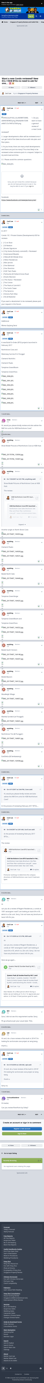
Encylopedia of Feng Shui (12, 1270)
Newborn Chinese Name (12, 1315)
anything (10, 440)
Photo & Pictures (9, 1268)
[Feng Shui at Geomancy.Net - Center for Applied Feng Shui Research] (13, 8)
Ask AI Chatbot (9, 1343)
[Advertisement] (22, 49)
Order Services (9, 1324)
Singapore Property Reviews (28, 93)
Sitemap (6, 1350)
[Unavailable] (12, 534)
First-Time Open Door (11, 1251)
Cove (8, 420)
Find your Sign (9, 1281)
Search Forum (8, 1345)
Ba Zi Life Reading (10, 1243)
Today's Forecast (9, 1229)
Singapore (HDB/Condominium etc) (16, 1298)
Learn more (4, 4)
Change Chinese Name (11, 1317)
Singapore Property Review (13, 1272)
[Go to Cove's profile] (3, 420)
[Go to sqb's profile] (3, 1034)
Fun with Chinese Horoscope (13, 1279)
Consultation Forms (10, 1326)
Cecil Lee (8, 93)
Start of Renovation (10, 1253)
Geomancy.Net (9, 1332)
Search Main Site (9, 1347)
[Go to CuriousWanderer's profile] (3, 1098)
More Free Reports (10, 1245)
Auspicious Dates (9, 1240)
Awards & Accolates (10, 1361)
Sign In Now (22, 1134)
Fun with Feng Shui (10, 1266)
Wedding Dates (9, 1311)
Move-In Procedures (10, 1256)
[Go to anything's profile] (3, 441)
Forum (6, 1334)
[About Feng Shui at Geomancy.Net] (34, 8)
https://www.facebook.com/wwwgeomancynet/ (18, 200)
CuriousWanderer (13, 1098)
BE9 (8, 899)
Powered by (22, 1380)
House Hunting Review (11, 1296)
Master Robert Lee (10, 1358)
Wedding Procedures (11, 1258)
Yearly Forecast (9, 1232)
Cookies (26, 1374)
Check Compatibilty (10, 1283)
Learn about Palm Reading (13, 1290)
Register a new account (22, 1129)
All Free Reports (9, 1238)
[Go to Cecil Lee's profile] (3, 93)
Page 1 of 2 (21, 103)
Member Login (9, 1336)
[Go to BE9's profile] (3, 899)
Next (36, 103)
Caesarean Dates (9, 1313)
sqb (8, 1033)
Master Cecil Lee (9, 1356)
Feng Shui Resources (11, 1264)
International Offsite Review (13, 1300)
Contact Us (18, 1374)
